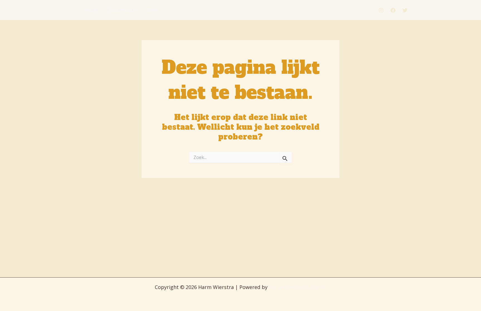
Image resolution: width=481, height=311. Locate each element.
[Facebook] (393, 10)
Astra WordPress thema (297, 287)
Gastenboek (122, 9)
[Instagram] (381, 10)
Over (153, 9)
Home (91, 9)
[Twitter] (405, 10)
